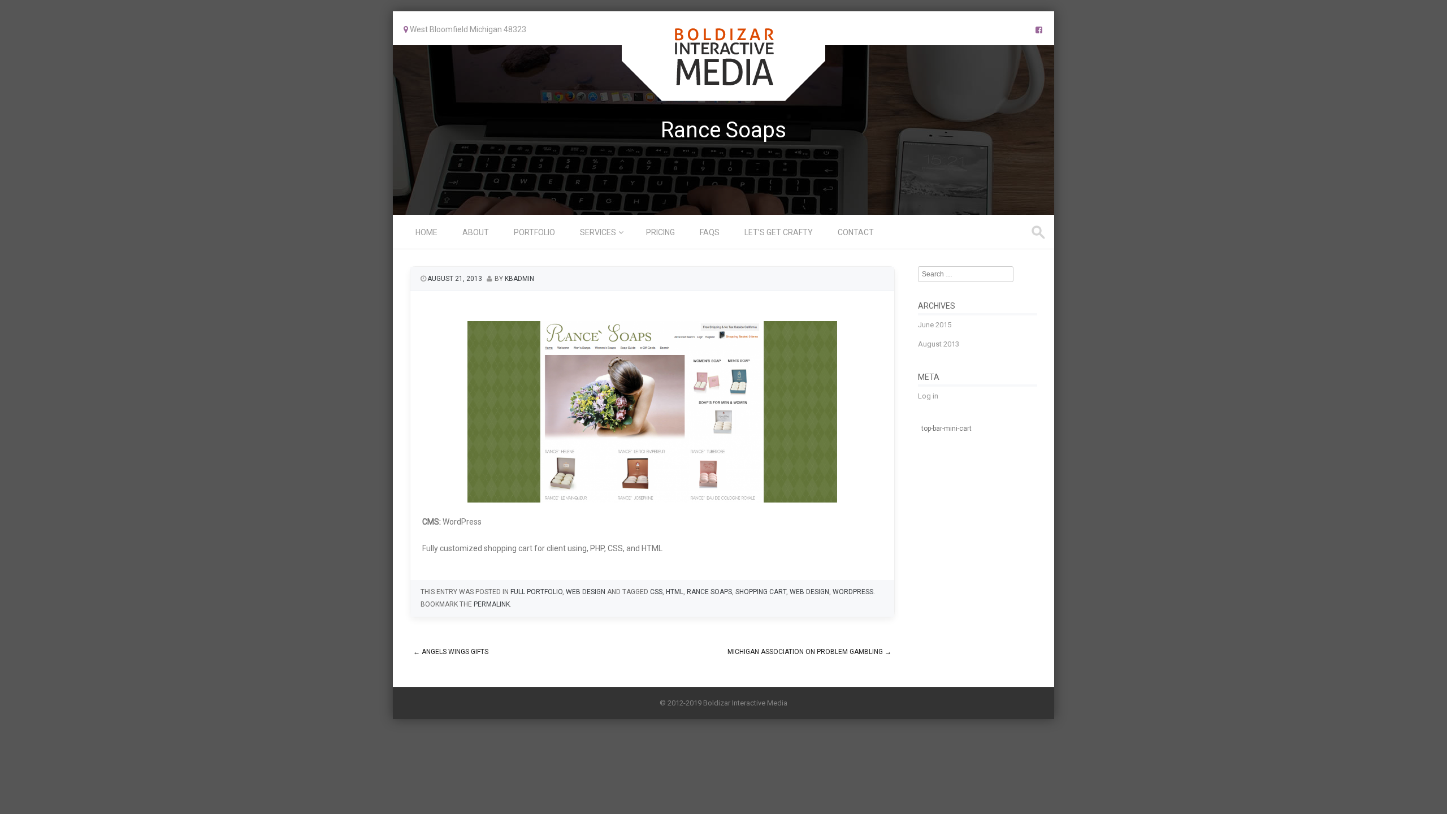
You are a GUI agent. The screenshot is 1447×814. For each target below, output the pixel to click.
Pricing (660, 232)
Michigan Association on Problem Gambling (809, 652)
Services (598, 232)
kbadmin (519, 279)
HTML (674, 592)
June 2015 (934, 325)
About (475, 232)
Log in (928, 396)
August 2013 (938, 344)
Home (426, 232)
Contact (856, 232)
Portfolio (534, 232)
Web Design (585, 592)
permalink (492, 604)
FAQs (710, 232)
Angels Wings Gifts (450, 652)
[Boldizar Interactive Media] (723, 93)
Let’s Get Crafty (778, 232)
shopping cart (760, 592)
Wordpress (853, 592)
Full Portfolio (536, 592)
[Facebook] (1039, 30)
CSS (656, 592)
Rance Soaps (709, 592)
